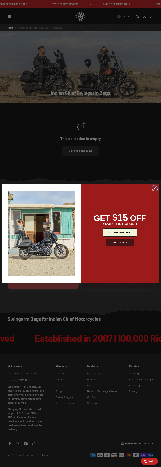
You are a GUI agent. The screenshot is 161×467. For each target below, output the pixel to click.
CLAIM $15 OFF (119, 232)
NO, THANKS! (120, 242)
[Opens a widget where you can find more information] (149, 461)
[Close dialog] (155, 188)
